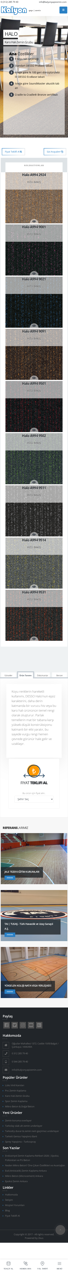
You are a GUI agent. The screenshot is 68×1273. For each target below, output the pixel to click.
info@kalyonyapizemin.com (53, 1)
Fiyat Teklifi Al (12, 151)
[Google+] (39, 1025)
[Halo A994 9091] (34, 354)
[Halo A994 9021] (34, 302)
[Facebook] (6, 1025)
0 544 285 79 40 (20, 1061)
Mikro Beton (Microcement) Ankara (24, 1176)
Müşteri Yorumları (14, 1205)
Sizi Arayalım (54, 151)
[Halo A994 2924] (34, 197)
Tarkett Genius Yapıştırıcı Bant (21, 1136)
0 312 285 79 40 (20, 1053)
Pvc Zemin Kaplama (15, 1090)
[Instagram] (23, 1025)
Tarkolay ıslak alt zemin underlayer (23, 1125)
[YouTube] (31, 1025)
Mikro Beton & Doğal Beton (19, 1106)
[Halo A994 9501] (34, 406)
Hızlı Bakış (34, 182)
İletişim (9, 1199)
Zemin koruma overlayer (18, 1120)
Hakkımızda (11, 1194)
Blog (7, 1210)
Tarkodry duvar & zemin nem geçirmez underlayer (32, 1131)
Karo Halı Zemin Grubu (17, 1095)
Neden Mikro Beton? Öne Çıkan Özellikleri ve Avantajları (35, 1165)
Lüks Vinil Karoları (14, 1085)
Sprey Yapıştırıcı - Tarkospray (20, 1141)
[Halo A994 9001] (34, 250)
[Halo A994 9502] (34, 458)
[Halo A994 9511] (34, 510)
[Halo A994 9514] (34, 563)
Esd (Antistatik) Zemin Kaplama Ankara (26, 1170)
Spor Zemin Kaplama (16, 1101)
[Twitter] (14, 1025)
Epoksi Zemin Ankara (16, 1181)
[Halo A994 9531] (34, 615)
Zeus (40, 1238)
